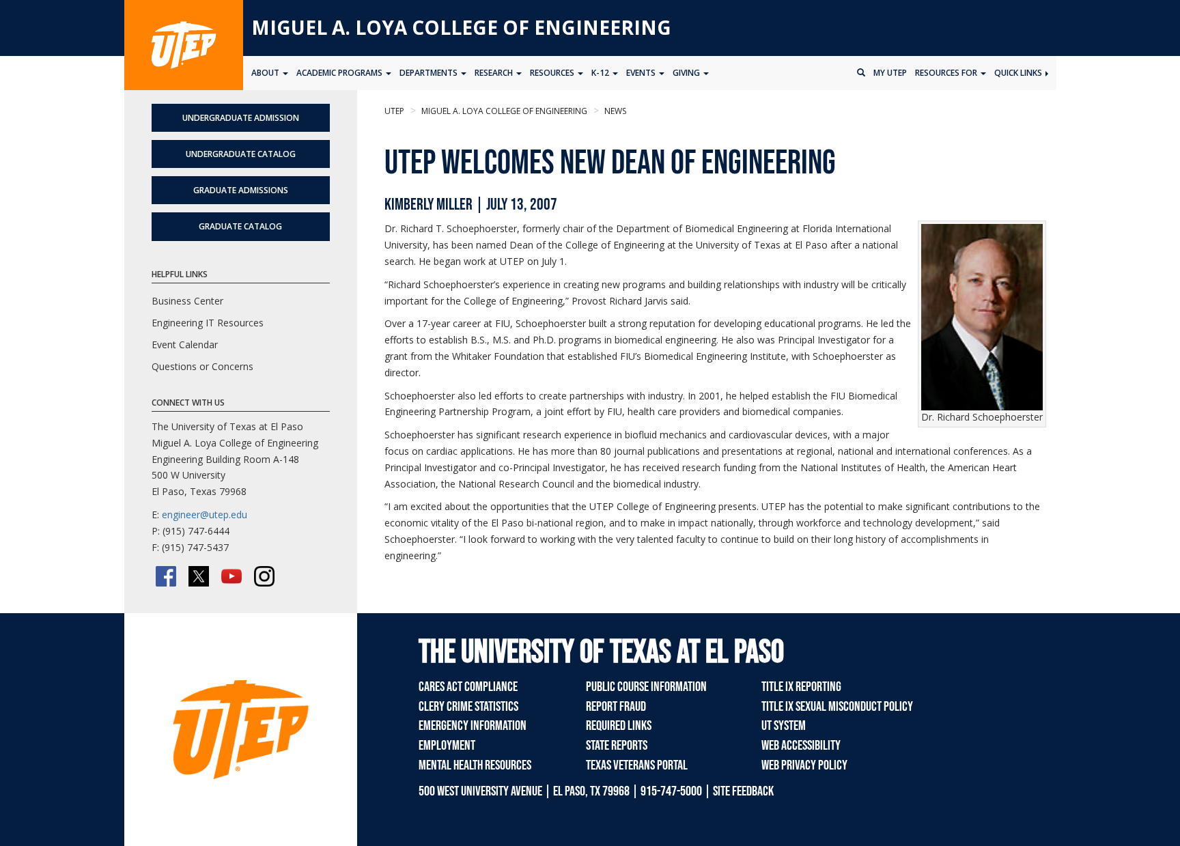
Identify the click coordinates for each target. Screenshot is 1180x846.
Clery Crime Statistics (468, 707)
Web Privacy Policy (804, 765)
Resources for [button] (947, 73)
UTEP (394, 111)
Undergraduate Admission (240, 118)
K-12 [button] (601, 73)
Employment (447, 745)
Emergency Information (472, 726)
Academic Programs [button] (340, 73)
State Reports (616, 745)
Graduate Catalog (240, 226)
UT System (783, 726)
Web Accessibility (801, 745)
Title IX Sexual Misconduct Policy (837, 707)
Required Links (618, 726)
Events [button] (642, 73)
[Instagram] (264, 576)
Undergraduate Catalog (241, 154)
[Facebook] (166, 576)
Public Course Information (646, 687)
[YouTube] (231, 576)
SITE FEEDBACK (743, 791)
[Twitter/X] (198, 576)
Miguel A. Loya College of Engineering (461, 27)
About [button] (266, 73)
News (614, 111)
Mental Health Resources (475, 765)
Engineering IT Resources (208, 322)
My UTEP (890, 73)
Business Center (187, 300)
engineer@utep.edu (204, 514)
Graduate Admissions (240, 190)
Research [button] (495, 73)
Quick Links (1019, 73)
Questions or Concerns (202, 366)
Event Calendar (185, 344)
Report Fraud (616, 707)
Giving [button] (687, 73)
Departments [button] (429, 73)
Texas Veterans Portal (637, 765)
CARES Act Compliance (468, 687)
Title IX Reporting (801, 687)
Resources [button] (553, 73)
